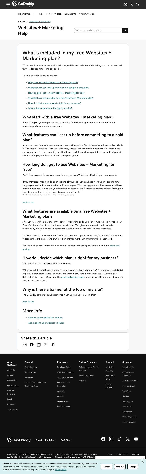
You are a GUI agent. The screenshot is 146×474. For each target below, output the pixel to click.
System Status (86, 14)
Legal (9, 399)
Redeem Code (63, 401)
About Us (11, 370)
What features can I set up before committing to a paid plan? (58, 87)
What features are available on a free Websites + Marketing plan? (60, 98)
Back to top (28, 202)
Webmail (60, 391)
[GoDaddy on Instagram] (111, 441)
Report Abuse (30, 372)
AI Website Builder (129, 381)
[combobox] (98, 30)
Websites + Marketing (40, 21)
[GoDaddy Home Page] (19, 440)
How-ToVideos (53, 14)
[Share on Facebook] (31, 345)
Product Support (31, 367)
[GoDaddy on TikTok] (119, 441)
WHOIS (60, 396)
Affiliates (82, 381)
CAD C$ (65, 440)
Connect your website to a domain (45, 317)
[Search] (125, 30)
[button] (142, 459)
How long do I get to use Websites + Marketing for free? (56, 93)
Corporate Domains (65, 377)
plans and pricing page (72, 277)
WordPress (126, 391)
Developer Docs (63, 367)
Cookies (135, 454)
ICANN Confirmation (65, 372)
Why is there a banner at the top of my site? (50, 108)
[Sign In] (131, 4)
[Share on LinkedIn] (38, 345)
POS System (127, 412)
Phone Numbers (128, 422)
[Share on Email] (24, 345)
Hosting (125, 396)
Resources (29, 377)
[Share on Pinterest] (53, 345)
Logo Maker (127, 406)
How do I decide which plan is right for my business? (54, 103)
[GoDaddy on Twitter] (127, 441)
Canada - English (44, 440)
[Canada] (23, 3)
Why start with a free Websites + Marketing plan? (53, 82)
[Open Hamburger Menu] (7, 4)
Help (40, 14)
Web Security (127, 401)
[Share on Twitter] (45, 345)
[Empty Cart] (137, 5)
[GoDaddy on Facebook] (103, 441)
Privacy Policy (122, 454)
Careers (10, 375)
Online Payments (129, 417)
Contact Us (70, 14)
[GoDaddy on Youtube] (136, 441)
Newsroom (11, 404)
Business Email (128, 386)
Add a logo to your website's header (46, 323)
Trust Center (12, 409)
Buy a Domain (128, 367)
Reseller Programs (86, 376)
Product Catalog (63, 406)
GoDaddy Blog (13, 385)
